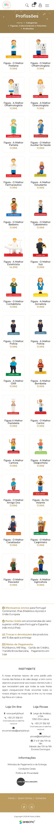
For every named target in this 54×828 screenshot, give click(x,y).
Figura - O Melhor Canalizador (13, 541)
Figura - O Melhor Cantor (41, 422)
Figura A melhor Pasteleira (13, 422)
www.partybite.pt (15, 713)
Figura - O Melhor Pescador (13, 581)
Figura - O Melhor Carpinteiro (41, 541)
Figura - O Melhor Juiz (41, 263)
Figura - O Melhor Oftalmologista (41, 64)
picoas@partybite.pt (40, 736)
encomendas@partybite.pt (15, 730)
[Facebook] (24, 807)
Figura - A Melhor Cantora (13, 461)
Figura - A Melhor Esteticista (13, 263)
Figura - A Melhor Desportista (40, 461)
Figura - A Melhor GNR (13, 382)
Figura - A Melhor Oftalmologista (13, 104)
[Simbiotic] (27, 822)
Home (20, 23)
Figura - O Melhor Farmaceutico (13, 183)
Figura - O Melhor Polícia (13, 342)
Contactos (41, 798)
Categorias (31, 23)
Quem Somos (25, 798)
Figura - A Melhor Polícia (40, 342)
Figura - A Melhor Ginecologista (40, 104)
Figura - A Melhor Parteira (13, 144)
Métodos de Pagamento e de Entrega (27, 764)
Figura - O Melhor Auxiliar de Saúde (40, 144)
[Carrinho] (35, 6)
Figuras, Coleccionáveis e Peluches (28, 26)
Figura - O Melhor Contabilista (13, 302)
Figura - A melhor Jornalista (40, 302)
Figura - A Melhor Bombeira (40, 382)
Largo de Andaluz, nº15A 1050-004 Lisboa (41, 716)
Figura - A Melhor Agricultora (40, 581)
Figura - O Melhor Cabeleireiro (41, 223)
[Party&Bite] (6, 5)
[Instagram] (31, 807)
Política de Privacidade (27, 773)
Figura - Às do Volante (40, 501)
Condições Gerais (27, 768)
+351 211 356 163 (42, 723)
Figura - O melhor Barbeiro (13, 223)
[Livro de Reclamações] (27, 781)
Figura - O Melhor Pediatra (13, 64)
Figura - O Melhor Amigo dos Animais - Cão (13, 501)
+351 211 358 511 (15, 717)
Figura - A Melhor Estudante (40, 183)
